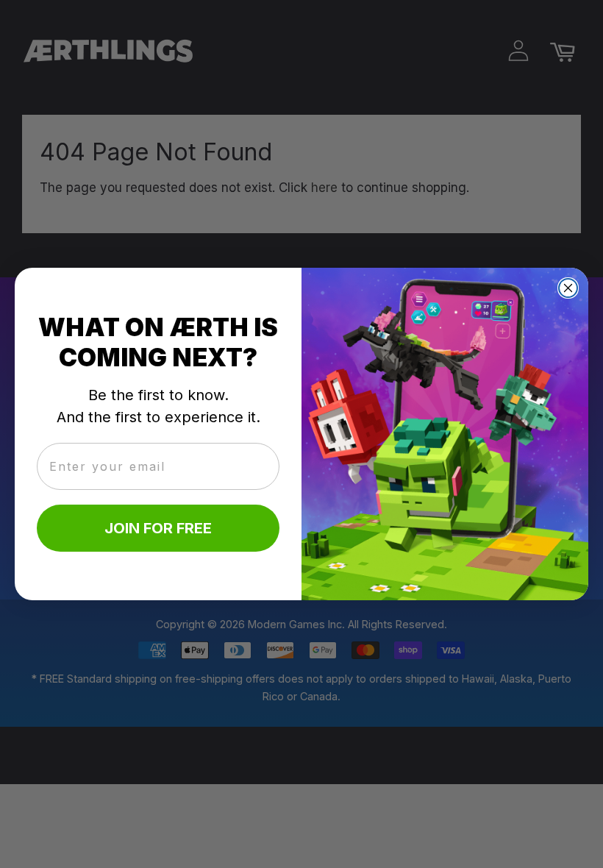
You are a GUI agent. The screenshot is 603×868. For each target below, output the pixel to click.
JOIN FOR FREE (158, 528)
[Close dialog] (568, 288)
